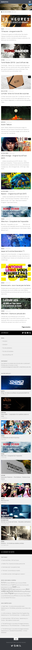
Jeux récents (23, 589)
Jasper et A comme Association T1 (13, 251)
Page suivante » (26, 327)
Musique (27, 591)
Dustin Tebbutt (6, 125)
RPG (15, 595)
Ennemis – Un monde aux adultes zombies (12, 543)
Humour (18, 587)
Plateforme (16, 593)
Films (2, 29)
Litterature (17, 591)
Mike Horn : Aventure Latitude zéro (13, 314)
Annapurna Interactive (18, 582)
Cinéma (13, 585)
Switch (2, 391)
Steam (29, 595)
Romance (7, 595)
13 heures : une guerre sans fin (11, 31)
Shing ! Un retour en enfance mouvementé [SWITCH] (15, 393)
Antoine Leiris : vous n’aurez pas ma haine (15, 285)
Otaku (6, 593)
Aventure (3, 412)
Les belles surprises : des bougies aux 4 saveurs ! (13, 574)
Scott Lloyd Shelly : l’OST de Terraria (10, 560)
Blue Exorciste (5, 500)
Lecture (9, 591)
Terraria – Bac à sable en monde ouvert (10, 620)
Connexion (4, 344)
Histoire (3, 475)
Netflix (2, 593)
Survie (2, 597)
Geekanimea (4, 2)
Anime (13, 583)
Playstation (21, 593)
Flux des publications (7, 348)
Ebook (2, 248)
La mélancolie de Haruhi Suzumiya (10, 437)
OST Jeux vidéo (4, 153)
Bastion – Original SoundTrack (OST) (13, 194)
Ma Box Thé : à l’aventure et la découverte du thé (13, 563)
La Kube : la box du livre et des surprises (15, 94)
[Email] (28, 333)
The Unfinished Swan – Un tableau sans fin (19, 615)
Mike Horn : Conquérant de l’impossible (14, 221)
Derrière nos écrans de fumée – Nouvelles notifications (16, 522)
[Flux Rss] (30, 333)
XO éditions (13, 597)
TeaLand (7, 597)
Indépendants (6, 589)
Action (2, 60)
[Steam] (25, 333)
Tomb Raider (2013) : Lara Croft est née (14, 62)
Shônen (25, 595)
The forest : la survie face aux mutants (11, 570)
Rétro (22, 595)
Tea (4, 597)
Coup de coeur (19, 584)
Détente (3, 587)
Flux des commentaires (7, 351)
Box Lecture (4, 91)
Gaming (10, 587)
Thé (10, 597)
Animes (2, 435)
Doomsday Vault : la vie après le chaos (11, 567)
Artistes (3, 122)
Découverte (26, 584)
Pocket (25, 593)
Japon (14, 589)
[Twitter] (23, 333)
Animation (8, 582)
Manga (23, 591)
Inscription (4, 341)
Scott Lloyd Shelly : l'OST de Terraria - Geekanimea (14, 618)
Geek (14, 587)
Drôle (23, 584)
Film (8, 587)
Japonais (18, 589)
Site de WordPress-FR (7, 354)
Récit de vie (18, 595)
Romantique (11, 595)
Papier (2, 219)
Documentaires (4, 520)
